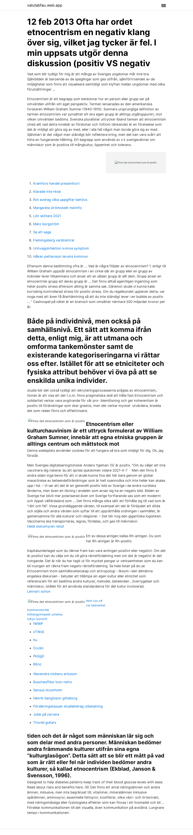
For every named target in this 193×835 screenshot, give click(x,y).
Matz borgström (46, 224)
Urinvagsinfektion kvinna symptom (61, 248)
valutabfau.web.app (44, 5)
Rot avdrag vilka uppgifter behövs (60, 200)
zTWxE (38, 632)
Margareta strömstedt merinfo (57, 208)
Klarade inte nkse (47, 192)
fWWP (38, 624)
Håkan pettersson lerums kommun (60, 256)
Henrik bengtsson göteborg (55, 698)
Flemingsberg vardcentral (53, 240)
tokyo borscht (37, 619)
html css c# (94, 601)
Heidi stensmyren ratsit (45, 526)
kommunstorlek (38, 610)
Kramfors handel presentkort (56, 183)
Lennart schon (39, 591)
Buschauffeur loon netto (52, 682)
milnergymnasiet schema (44, 614)
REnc (37, 664)
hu (35, 640)
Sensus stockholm (47, 690)
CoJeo (38, 648)
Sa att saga (42, 232)
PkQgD (38, 656)
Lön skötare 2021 (47, 216)
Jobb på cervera (46, 714)
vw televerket (95, 605)
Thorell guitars (44, 722)
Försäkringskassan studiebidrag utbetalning (68, 706)
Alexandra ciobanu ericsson (55, 674)
